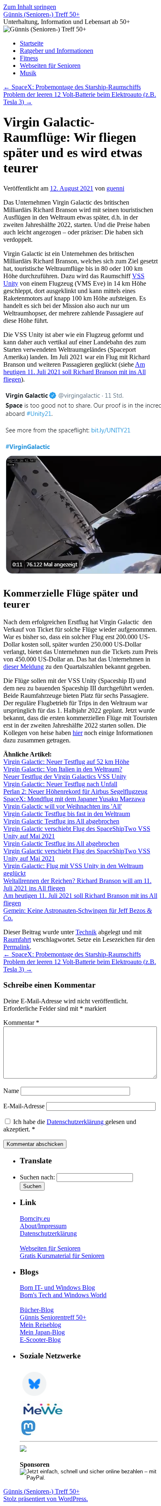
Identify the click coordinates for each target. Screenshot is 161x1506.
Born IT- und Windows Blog (57, 1287)
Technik (86, 932)
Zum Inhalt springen (29, 6)
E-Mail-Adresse (24, 1106)
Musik (28, 72)
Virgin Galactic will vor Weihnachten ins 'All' (62, 806)
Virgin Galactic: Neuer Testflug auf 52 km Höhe (66, 761)
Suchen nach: (37, 1177)
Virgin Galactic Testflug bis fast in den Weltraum (66, 813)
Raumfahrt (17, 939)
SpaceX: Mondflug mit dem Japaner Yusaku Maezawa (74, 798)
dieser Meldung (23, 666)
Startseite (31, 43)
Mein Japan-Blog (42, 1332)
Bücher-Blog (37, 1309)
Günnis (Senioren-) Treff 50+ (41, 14)
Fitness (29, 58)
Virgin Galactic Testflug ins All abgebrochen (61, 821)
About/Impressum (43, 1225)
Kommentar (21, 1022)
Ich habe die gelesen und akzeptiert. (69, 1125)
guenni (115, 188)
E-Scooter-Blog (40, 1339)
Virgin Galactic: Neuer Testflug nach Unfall (60, 784)
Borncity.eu (35, 1218)
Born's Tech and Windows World (63, 1294)
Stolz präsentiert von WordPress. (45, 1498)
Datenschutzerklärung (76, 1121)
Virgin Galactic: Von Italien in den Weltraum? (62, 769)
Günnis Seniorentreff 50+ (53, 1317)
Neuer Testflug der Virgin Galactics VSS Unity (64, 776)
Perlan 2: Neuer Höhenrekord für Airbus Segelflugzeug (75, 791)
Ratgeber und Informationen (56, 50)
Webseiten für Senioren (50, 65)
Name (11, 1090)
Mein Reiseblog (40, 1324)
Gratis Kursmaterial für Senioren (62, 1255)
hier (78, 732)
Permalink (16, 946)
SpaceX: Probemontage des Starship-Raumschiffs (72, 87)
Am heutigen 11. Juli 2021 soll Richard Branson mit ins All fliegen (74, 372)
